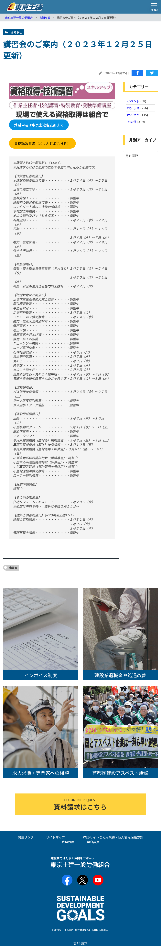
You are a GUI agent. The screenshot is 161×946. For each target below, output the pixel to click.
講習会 (13, 568)
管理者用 (68, 841)
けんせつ (133, 114)
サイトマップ (55, 837)
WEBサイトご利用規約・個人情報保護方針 (113, 837)
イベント (133, 101)
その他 (131, 121)
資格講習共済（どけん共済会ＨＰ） (42, 143)
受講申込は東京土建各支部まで (39, 124)
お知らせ (133, 108)
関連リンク (26, 837)
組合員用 (93, 841)
